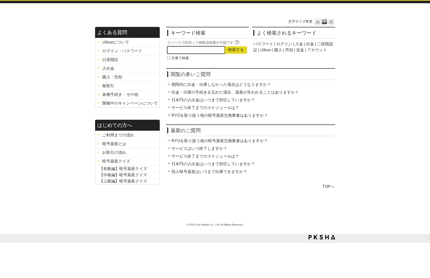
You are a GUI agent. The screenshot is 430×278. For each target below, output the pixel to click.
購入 (278, 50)
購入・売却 (112, 77)
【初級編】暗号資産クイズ (121, 169)
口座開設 (110, 59)
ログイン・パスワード (122, 51)
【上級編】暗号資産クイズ (121, 181)
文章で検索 (180, 58)
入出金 (108, 68)
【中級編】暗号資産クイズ (121, 175)
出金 (310, 44)
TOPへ (328, 186)
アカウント (317, 50)
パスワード (263, 44)
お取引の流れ (114, 152)
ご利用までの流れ (118, 135)
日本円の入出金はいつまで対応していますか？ (213, 100)
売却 (289, 50)
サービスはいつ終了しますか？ (199, 148)
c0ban (265, 50)
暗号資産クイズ (116, 161)
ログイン (284, 44)
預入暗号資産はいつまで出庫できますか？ (209, 171)
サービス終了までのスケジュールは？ (205, 108)
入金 (299, 44)
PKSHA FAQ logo (322, 237)
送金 (300, 50)
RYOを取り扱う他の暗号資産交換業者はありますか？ (219, 115)
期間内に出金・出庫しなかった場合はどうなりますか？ (221, 84)
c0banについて (115, 42)
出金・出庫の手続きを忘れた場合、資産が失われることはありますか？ (235, 92)
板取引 (108, 86)
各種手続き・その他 (120, 94)
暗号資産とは (114, 144)
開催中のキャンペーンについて (130, 103)
